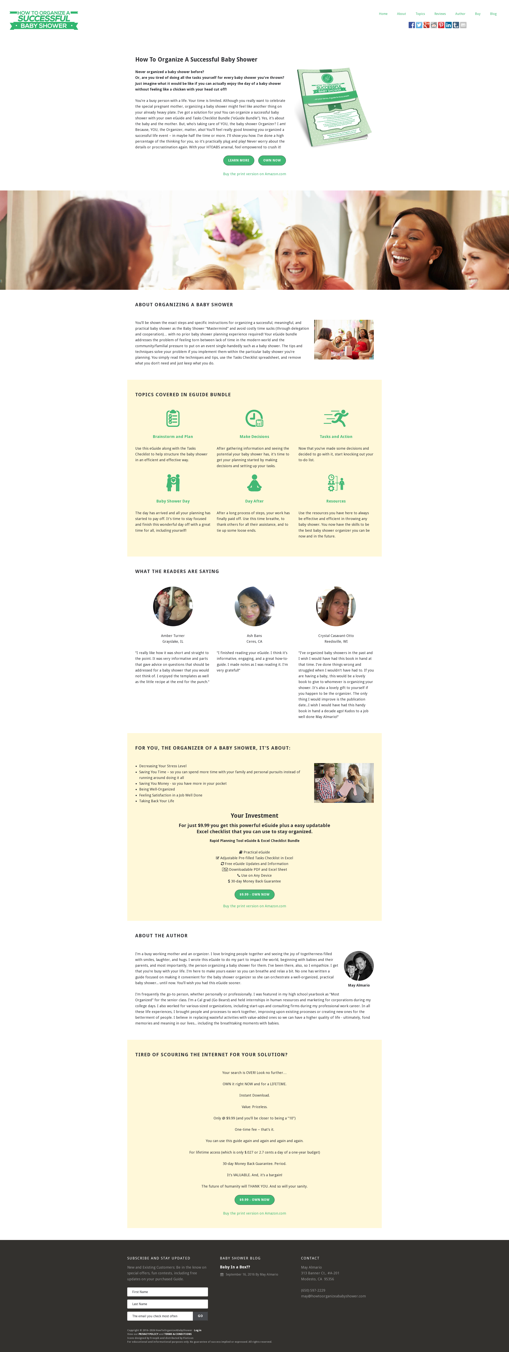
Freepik (154, 1338)
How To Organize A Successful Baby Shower (44, 20)
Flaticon (188, 1338)
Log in (197, 1330)
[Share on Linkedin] (448, 25)
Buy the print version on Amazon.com (254, 174)
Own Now (272, 160)
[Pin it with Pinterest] (441, 25)
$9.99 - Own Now (255, 894)
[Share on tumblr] (456, 25)
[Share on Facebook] (412, 25)
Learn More (238, 160)
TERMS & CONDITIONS (178, 1334)
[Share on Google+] (426, 25)
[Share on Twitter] (419, 25)
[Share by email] (463, 25)
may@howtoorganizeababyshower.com (333, 1296)
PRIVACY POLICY (148, 1334)
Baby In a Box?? (235, 1267)
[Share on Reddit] (434, 25)
